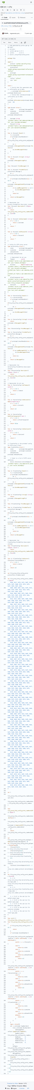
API (28, 1088)
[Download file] (21, 42)
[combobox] (11, 29)
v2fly (10, 7)
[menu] (7, 1088)
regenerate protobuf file (17, 33)
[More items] (31, 18)
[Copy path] (21, 26)
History (16, 42)
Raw (4, 42)
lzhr (5, 7)
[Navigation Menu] (31, 2)
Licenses (21, 1088)
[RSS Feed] (3, 10)
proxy (6, 26)
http (10, 26)
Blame (9, 42)
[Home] (3, 2)
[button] (8, 10)
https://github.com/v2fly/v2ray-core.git (15, 13)
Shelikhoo (6, 33)
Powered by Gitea (12, 1083)
